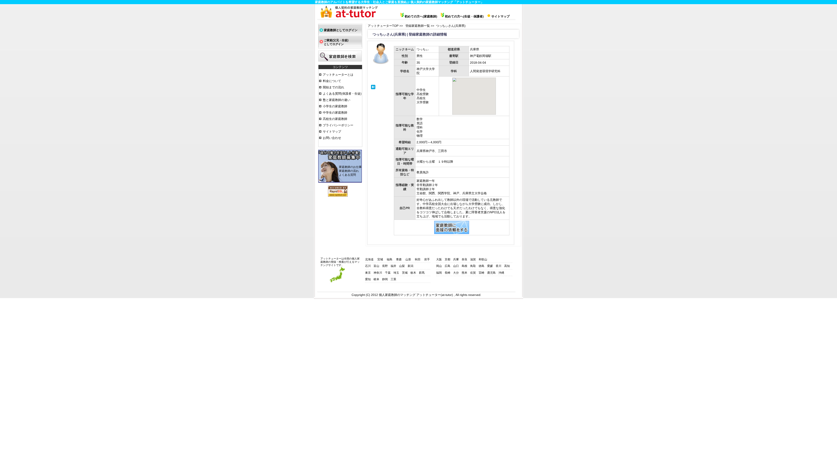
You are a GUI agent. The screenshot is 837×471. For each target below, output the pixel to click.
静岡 (385, 279)
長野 (385, 266)
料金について (332, 81)
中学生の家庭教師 (335, 112)
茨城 (405, 272)
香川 (498, 266)
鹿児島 (491, 272)
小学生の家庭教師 (335, 106)
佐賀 (473, 272)
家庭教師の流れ (349, 170)
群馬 (422, 272)
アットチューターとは (338, 74)
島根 (464, 266)
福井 (393, 266)
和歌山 (483, 259)
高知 (507, 266)
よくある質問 (347, 174)
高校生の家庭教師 (335, 119)
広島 (447, 266)
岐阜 (376, 279)
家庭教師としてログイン (340, 30)
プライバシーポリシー (338, 125)
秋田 (417, 259)
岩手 (427, 259)
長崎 (447, 272)
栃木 (413, 272)
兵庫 (456, 259)
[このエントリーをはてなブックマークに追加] (373, 88)
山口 (456, 266)
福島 (389, 259)
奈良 (464, 259)
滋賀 (473, 259)
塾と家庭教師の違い (336, 100)
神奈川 (378, 272)
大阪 (439, 259)
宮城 (380, 259)
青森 (399, 259)
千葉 (388, 272)
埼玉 (396, 272)
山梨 (402, 266)
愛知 (368, 279)
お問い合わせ (332, 138)
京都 (447, 259)
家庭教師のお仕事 (350, 167)
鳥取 (473, 266)
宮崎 (481, 272)
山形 (408, 259)
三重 (393, 279)
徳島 (481, 266)
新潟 (410, 266)
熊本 (464, 272)
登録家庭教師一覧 (418, 25)
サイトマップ (332, 131)
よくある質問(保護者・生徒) (342, 93)
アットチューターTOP (383, 25)
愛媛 (490, 266)
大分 (456, 272)
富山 (376, 266)
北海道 (369, 259)
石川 (368, 266)
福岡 (439, 272)
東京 (368, 272)
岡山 (439, 266)
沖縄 (501, 272)
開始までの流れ (333, 87)
